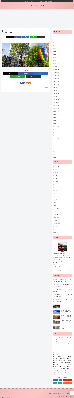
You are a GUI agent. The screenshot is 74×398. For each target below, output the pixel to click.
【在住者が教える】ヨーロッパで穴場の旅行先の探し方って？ (62, 295)
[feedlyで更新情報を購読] (27, 83)
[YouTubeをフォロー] (24, 83)
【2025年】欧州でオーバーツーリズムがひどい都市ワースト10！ (62, 280)
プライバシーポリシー (62, 393)
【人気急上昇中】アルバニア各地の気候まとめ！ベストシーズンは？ (62, 290)
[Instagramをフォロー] (21, 83)
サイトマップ (49, 393)
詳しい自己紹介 (58, 266)
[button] (41, 37)
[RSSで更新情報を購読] (29, 83)
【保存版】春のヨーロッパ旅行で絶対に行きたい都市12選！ (62, 300)
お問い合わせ (69, 393)
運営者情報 (55, 393)
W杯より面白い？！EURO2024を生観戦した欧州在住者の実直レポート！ (62, 285)
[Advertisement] (37, 18)
